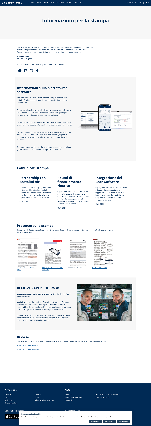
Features (8, 394)
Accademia (69, 400)
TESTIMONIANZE (48, 3)
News (37, 397)
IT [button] (146, 3)
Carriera (38, 394)
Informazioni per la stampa (44, 400)
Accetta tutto (123, 421)
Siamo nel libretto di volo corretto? (107, 394)
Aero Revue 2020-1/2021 (99, 268)
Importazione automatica (73, 397)
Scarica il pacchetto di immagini (29, 349)
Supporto (68, 394)
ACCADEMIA (60, 3)
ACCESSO (138, 3)
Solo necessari (95, 421)
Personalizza (109, 421)
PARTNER (69, 3)
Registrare (8, 400)
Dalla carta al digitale (102, 397)
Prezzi (7, 397)
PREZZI (38, 3)
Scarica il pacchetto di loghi (27, 345)
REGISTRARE (129, 3)
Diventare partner (11, 403)
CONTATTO (77, 3)
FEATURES (31, 3)
